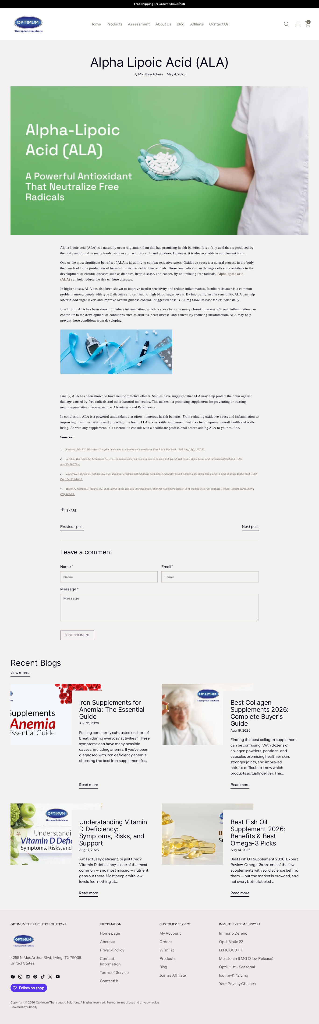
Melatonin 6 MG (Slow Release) (246, 958)
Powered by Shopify (24, 1007)
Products (168, 958)
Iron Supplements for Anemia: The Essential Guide (112, 709)
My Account (170, 933)
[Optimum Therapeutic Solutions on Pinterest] (36, 977)
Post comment (77, 635)
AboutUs (107, 941)
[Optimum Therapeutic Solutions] (28, 24)
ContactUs (109, 980)
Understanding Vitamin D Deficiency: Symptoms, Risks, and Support (113, 832)
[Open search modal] (286, 24)
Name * (66, 566)
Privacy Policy (112, 950)
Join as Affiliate (173, 975)
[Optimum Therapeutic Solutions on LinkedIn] (28, 977)
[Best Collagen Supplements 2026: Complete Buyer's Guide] (207, 738)
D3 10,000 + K (231, 950)
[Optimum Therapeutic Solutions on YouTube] (58, 977)
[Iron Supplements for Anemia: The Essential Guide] (56, 738)
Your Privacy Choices (237, 983)
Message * (69, 589)
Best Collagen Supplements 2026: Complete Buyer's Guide (259, 712)
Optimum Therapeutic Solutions (57, 1002)
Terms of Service (114, 972)
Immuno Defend (233, 933)
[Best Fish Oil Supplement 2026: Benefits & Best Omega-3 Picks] (207, 852)
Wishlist (167, 950)
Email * (167, 566)
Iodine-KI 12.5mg (233, 975)
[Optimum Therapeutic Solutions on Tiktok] (43, 977)
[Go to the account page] (296, 24)
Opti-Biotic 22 (231, 941)
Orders (166, 941)
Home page (110, 933)
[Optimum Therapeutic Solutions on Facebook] (13, 977)
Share (71, 510)
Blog (163, 966)
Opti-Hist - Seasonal (237, 966)
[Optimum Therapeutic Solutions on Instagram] (21, 977)
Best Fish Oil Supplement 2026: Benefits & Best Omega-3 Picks (258, 832)
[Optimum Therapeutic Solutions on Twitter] (50, 977)
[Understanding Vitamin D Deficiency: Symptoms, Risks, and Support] (56, 852)
